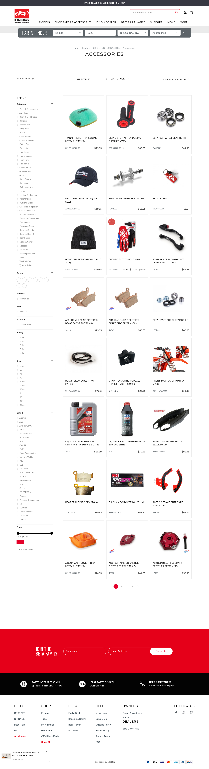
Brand (20, 413)
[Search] (176, 13)
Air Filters (24, 113)
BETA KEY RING (161, 198)
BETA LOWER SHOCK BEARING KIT (170, 320)
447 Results (84, 79)
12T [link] (21, 401)
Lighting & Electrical (28, 195)
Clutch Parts (25, 144)
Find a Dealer (75, 713)
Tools (22, 257)
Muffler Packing (26, 203)
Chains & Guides (27, 140)
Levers (22, 191)
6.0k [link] (22, 345)
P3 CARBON (25, 492)
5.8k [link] (22, 349)
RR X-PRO (20, 713)
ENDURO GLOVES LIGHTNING (124, 259)
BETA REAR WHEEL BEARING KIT (169, 138)
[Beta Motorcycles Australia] (22, 16)
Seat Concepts (26, 512)
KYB (22, 465)
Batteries (23, 121)
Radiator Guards (27, 230)
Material (21, 319)
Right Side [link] (24, 299)
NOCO (22, 484)
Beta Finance (75, 724)
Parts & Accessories (29, 109)
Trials (44, 719)
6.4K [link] (22, 337)
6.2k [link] (22, 341)
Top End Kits (25, 261)
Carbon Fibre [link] (25, 324)
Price (19, 527)
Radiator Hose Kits (28, 234)
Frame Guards (26, 156)
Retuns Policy (102, 730)
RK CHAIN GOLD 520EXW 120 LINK (126, 502)
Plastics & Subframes (29, 218)
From (134, 269)
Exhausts (24, 148)
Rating (20, 332)
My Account (101, 713)
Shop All (45, 742)
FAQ (97, 742)
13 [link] (21, 397)
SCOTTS (24, 508)
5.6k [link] (22, 353)
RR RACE (19, 719)
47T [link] (21, 378)
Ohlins (22, 488)
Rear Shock (25, 238)
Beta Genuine (26, 433)
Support (156, 22)
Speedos (23, 246)
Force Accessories (28, 453)
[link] (19, 279)
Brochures (73, 730)
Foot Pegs (24, 152)
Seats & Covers (27, 242)
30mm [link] (23, 381)
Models (44, 22)
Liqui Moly (24, 469)
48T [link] (21, 374)
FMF (22, 449)
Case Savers (25, 136)
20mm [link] (23, 385)
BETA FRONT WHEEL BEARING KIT (126, 198)
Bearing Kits (25, 125)
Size (19, 361)
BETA (22, 430)
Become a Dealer (77, 719)
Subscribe (161, 651)
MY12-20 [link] (24, 312)
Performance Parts (28, 214)
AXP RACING (26, 426)
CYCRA (23, 445)
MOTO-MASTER (27, 473)
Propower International (29, 500)
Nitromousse (25, 480)
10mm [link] (23, 405)
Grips (22, 175)
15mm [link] (23, 389)
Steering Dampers (27, 253)
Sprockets (24, 250)
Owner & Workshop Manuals (132, 715)
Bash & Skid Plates (28, 117)
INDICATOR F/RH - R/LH (22, 756)
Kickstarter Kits (26, 187)
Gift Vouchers (48, 730)
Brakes (23, 132)
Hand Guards (25, 179)
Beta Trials (19, 724)
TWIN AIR (24, 515)
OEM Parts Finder (50, 736)
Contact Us (101, 719)
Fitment (20, 293)
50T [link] (21, 370)
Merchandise (25, 199)
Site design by (101, 762)
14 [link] (21, 393)
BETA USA (24, 437)
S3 (21, 504)
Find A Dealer (106, 22)
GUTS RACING (26, 457)
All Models (20, 736)
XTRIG (23, 519)
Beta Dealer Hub (131, 728)
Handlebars (24, 183)
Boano (22, 441)
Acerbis (23, 418)
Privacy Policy (102, 736)
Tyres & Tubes (26, 265)
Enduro (45, 713)
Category (21, 104)
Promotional (25, 222)
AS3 (21, 422)
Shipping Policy (103, 724)
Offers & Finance (133, 22)
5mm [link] (22, 366)
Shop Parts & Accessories (73, 22)
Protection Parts (27, 226)
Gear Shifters (25, 168)
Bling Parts (24, 129)
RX (15, 730)
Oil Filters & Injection (29, 207)
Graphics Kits (26, 171)
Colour (20, 273)
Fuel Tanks (24, 164)
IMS (21, 461)
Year (19, 306)
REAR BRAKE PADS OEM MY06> (81, 502)
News (171, 22)
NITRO (23, 476)
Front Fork (24, 160)
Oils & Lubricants (27, 210)
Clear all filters (26, 549)
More (184, 22)
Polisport (23, 496)
